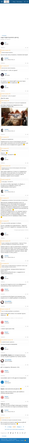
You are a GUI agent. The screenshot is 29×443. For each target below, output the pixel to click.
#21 (27, 47)
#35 (27, 352)
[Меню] (1, 1)
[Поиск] (27, 1)
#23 (27, 78)
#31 (27, 294)
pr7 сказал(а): (4, 66)
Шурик (3, 39)
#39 (27, 401)
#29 (27, 260)
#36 (27, 364)
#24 (27, 91)
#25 (27, 134)
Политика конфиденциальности (8, 440)
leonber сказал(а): (5, 50)
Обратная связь (4, 439)
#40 (27, 415)
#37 (27, 375)
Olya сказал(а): (5, 100)
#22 (27, 63)
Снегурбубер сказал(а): (6, 339)
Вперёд (18, 426)
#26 (27, 163)
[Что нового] (24, 1)
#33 (27, 326)
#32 (27, 306)
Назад (10, 426)
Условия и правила (13, 439)
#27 (27, 195)
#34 (27, 337)
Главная (22, 440)
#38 (27, 386)
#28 (27, 238)
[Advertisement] (14, 19)
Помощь (17, 440)
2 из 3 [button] (14, 426)
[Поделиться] (25, 47)
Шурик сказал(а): (5, 309)
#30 (27, 282)
